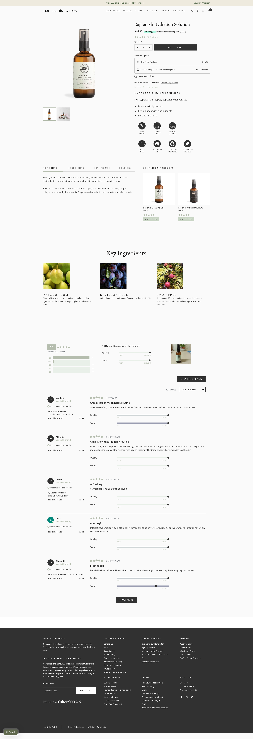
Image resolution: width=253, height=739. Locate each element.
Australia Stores (186, 644)
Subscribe (86, 690)
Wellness (127, 11)
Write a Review (194, 380)
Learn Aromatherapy (150, 693)
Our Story (184, 683)
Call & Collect (185, 654)
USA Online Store (187, 651)
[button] (172, 37)
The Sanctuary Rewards (169, 82)
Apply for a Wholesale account (155, 654)
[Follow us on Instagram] (186, 696)
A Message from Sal (188, 690)
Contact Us (108, 644)
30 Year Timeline (187, 686)
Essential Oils (113, 11)
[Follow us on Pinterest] (191, 696)
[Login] (203, 11)
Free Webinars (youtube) (152, 697)
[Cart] (209, 10)
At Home (166, 11)
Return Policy (109, 654)
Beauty (138, 11)
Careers (145, 658)
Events (144, 690)
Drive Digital (101, 727)
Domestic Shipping (112, 658)
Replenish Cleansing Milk (153, 208)
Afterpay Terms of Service (115, 672)
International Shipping (113, 661)
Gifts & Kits (179, 11)
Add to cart (151, 219)
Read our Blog (148, 686)
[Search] (192, 11)
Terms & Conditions (112, 665)
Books (144, 704)
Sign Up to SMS (148, 647)
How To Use (101, 168)
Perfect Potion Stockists (190, 658)
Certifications (109, 693)
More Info (50, 168)
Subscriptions (109, 651)
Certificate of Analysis (151, 700)
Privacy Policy (109, 669)
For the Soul (152, 11)
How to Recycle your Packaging (117, 690)
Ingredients (75, 168)
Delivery (125, 168)
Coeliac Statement (111, 700)
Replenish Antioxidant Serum (190, 208)
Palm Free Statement (113, 704)
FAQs (106, 647)
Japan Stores (185, 647)
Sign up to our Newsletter (153, 644)
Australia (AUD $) (51, 727)
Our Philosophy (110, 683)
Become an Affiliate (150, 661)
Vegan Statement (111, 697)
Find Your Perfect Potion (152, 683)
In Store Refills (110, 686)
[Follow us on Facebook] (181, 696)
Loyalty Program (202, 3)
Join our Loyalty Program (152, 651)
